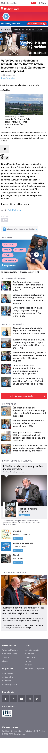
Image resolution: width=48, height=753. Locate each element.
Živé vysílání (9, 260)
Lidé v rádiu (30, 657)
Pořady (30, 29)
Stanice (5, 657)
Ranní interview (8, 78)
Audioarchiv (7, 677)
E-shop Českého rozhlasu (17, 461)
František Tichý (12, 124)
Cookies (5, 731)
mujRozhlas (6, 237)
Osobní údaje (16, 731)
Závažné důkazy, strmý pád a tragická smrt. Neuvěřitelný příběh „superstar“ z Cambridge (29, 331)
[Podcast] (2, 158)
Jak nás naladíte (32, 650)
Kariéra (28, 661)
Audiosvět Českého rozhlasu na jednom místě (20, 272)
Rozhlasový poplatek (34, 668)
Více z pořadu (10, 404)
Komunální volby (9, 654)
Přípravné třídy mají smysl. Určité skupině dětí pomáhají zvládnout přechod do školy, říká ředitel (30, 448)
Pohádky (19, 250)
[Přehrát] (4, 149)
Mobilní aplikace (9, 684)
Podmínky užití (30, 731)
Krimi (6, 250)
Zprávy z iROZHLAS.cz (14, 573)
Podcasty (6, 681)
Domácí (5, 29)
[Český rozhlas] (9, 3)
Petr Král (12, 210)
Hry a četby (9, 244)
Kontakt (28, 665)
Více (40, 29)
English (42, 731)
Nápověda (29, 654)
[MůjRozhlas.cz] (5, 90)
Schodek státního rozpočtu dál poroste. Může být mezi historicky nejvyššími (28, 423)
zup (19, 210)
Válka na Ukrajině (10, 650)
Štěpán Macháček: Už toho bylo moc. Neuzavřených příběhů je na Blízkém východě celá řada (29, 381)
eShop (5, 661)
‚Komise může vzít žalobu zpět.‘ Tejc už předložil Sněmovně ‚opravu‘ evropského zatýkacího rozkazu (23, 610)
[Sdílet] (6, 158)
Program (19, 29)
